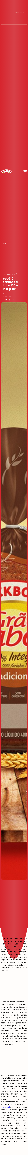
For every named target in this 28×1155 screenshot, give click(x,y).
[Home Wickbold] (6, 171)
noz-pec (5, 1107)
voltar (4, 243)
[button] (21, 12)
